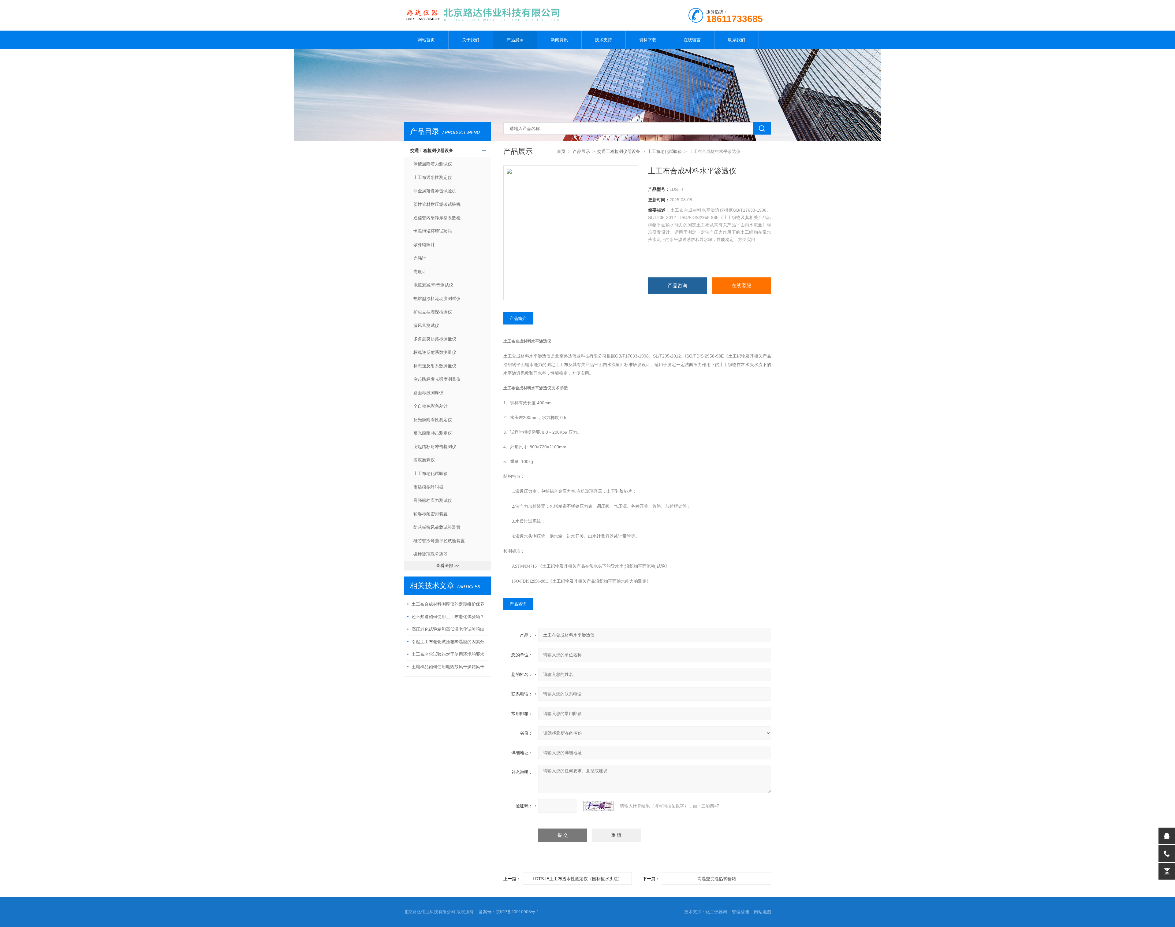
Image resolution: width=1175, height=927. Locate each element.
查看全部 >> (447, 565)
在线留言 (692, 39)
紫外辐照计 (424, 244)
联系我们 (736, 39)
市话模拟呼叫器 (428, 486)
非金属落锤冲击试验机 (434, 190)
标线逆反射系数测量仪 (434, 352)
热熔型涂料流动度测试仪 (437, 298)
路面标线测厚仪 (428, 392)
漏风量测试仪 (426, 325)
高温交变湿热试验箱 (716, 878)
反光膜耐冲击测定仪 (432, 433)
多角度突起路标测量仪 (434, 338)
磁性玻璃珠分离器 (430, 554)
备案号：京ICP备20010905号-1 (509, 911)
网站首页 (426, 39)
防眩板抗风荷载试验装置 (437, 527)
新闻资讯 (559, 39)
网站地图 (762, 911)
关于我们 (470, 39)
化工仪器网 (716, 911)
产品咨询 (677, 285)
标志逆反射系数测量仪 (434, 365)
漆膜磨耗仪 (424, 460)
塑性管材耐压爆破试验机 (437, 204)
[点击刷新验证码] (598, 806)
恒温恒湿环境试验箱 (432, 231)
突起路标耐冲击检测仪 (434, 446)
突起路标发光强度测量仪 (437, 379)
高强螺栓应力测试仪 (432, 500)
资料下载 (647, 39)
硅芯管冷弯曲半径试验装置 (439, 540)
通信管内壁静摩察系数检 (437, 217)
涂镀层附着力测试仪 (432, 163)
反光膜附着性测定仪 (432, 419)
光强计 (419, 258)
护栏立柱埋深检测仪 (432, 312)
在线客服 (741, 285)
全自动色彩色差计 (430, 406)
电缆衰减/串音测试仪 (433, 285)
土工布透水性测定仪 (432, 177)
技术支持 (603, 39)
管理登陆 (740, 911)
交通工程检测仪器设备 (431, 150)
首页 (561, 151)
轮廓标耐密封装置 (430, 513)
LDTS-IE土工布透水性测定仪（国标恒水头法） (577, 878)
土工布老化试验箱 (430, 473)
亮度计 (419, 271)
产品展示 (515, 39)
